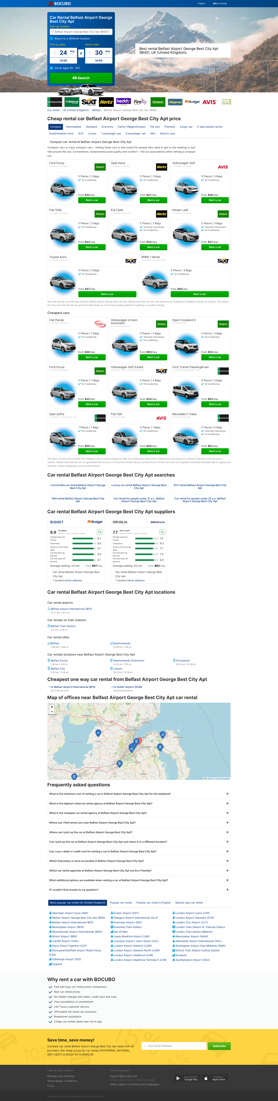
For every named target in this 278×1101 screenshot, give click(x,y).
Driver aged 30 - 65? (67, 68)
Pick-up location (60, 26)
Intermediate (73, 126)
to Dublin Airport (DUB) (127, 687)
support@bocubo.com (123, 1076)
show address (73, 580)
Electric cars (167, 133)
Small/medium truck (61, 133)
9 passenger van (136, 133)
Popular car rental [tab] (121, 902)
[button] (136, 742)
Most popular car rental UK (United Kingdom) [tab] (77, 902)
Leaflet (209, 778)
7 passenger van (111, 133)
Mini (152, 133)
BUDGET (56, 522)
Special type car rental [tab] (189, 902)
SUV (80, 133)
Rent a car (92, 200)
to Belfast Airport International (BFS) (73, 687)
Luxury (92, 133)
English (201, 3)
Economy (107, 126)
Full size (155, 126)
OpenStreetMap (223, 778)
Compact (55, 126)
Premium (169, 126)
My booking (221, 3)
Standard (91, 126)
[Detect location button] (108, 31)
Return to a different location (72, 38)
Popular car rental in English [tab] (153, 902)
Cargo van (186, 126)
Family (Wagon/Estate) (131, 126)
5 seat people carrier (209, 126)
